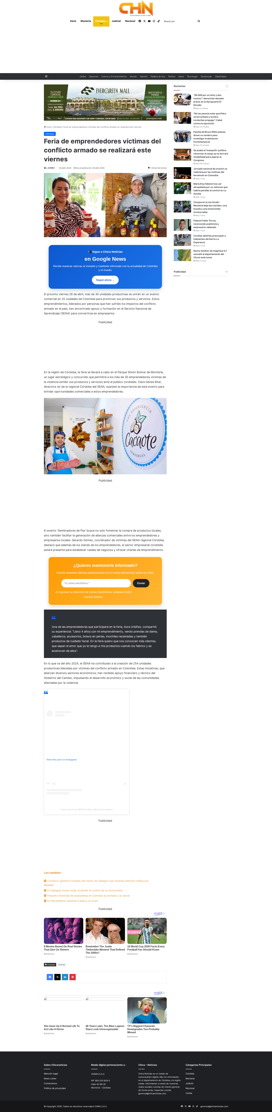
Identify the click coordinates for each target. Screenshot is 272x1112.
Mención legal (51, 1073)
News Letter (50, 1078)
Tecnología (192, 76)
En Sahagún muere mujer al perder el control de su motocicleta (84, 890)
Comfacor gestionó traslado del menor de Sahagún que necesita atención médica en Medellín (96, 883)
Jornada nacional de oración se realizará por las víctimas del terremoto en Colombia (210, 172)
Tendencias (206, 76)
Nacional (130, 21)
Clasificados (221, 76)
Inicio (73, 21)
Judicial (116, 21)
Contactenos (50, 1083)
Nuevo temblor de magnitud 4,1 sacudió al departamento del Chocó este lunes (210, 254)
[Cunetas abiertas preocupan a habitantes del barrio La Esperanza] (182, 240)
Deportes (93, 76)
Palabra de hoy (158, 76)
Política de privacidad (55, 1088)
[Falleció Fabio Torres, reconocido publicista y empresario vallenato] (182, 225)
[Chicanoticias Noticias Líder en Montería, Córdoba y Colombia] (136, 8)
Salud (181, 76)
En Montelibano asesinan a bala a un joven (72, 900)
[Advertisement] (136, 50)
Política (171, 76)
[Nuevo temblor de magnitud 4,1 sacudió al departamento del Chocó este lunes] (182, 255)
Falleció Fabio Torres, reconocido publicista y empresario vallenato (206, 224)
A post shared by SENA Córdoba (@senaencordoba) (86, 809)
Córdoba (100, 21)
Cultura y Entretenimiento (114, 76)
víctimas (61, 965)
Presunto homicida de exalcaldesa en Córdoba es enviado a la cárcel (88, 895)
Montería (86, 21)
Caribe (83, 76)
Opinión (143, 76)
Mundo (133, 76)
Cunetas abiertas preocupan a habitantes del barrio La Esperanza (209, 239)
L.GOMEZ (50, 168)
